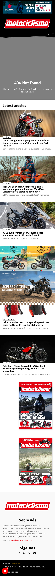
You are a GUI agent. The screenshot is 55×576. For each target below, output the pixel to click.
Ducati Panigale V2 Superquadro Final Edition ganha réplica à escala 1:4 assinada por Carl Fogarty (26, 143)
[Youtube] (34, 553)
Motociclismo (16, 564)
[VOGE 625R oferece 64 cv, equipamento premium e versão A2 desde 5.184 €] (27, 215)
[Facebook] (19, 553)
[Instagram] (24, 553)
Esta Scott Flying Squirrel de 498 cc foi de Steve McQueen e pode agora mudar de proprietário (24, 369)
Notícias (6, 137)
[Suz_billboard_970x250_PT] (27, 13)
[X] (29, 553)
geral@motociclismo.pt (22, 540)
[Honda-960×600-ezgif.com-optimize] (27, 304)
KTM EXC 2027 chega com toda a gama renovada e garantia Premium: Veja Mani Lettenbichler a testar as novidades (23, 189)
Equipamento (8, 319)
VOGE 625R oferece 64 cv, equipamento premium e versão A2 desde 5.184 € (23, 234)
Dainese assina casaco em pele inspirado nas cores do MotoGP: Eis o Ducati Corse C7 (26, 323)
